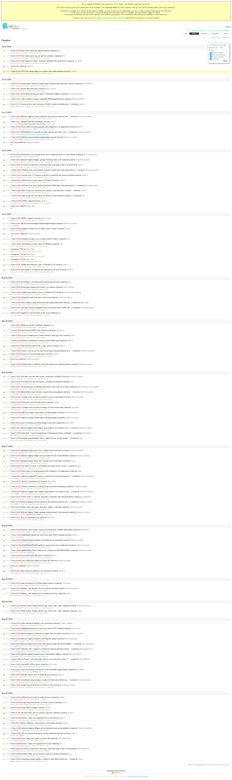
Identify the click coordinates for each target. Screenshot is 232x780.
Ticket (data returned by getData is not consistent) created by (38, 623)
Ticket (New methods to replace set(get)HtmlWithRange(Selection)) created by (45, 99)
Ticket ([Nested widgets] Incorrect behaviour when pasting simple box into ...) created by (48, 502)
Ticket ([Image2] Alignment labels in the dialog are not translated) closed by (44, 540)
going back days (216, 47)
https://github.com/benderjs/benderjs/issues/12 (28, 666)
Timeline (194, 33)
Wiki (186, 33)
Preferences (211, 30)
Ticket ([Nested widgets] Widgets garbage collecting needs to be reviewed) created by (47, 512)
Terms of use (132, 776)
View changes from (214, 45)
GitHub (115, 4)
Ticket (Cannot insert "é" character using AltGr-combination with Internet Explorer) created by (48, 497)
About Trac (203, 30)
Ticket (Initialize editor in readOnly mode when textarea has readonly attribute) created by (49, 364)
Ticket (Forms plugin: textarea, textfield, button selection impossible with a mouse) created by (48, 84)
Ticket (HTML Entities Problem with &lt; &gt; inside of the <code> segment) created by (43, 611)
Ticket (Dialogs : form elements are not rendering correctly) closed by (42, 588)
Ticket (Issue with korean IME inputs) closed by (30, 555)
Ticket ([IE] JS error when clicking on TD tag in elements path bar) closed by (41, 733)
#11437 (22, 452)
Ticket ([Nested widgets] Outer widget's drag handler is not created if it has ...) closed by (48, 428)
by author (211, 50)
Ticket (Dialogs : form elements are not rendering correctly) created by (37, 593)
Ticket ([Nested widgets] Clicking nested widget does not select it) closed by (44, 633)
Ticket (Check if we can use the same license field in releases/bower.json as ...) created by (50, 351)
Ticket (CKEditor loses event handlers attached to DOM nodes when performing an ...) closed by (51, 170)
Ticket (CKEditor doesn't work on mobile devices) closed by (34, 675)
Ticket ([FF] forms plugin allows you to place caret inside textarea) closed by (40, 71)
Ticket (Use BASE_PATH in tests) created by (31, 664)
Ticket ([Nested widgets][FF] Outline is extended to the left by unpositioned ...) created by (49, 476)
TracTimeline (199, 765)
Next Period (225, 37)
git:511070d (30, 162)
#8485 (22, 537)
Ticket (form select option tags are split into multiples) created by (35, 56)
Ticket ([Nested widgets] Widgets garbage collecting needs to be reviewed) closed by (47, 160)
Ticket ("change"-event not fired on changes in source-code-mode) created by (42, 407)
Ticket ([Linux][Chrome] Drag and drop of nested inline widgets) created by (43, 94)
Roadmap (204, 33)
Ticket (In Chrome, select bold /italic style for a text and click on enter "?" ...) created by (47, 659)
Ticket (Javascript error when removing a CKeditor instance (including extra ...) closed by (44, 104)
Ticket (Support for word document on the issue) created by (33, 313)
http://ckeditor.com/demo (29, 720)
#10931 (16, 225)
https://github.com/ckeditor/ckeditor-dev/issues (108, 18)
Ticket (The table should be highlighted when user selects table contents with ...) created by (49, 308)
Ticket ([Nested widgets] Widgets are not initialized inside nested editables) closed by (47, 456)
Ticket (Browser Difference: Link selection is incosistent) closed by (36, 723)
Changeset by (20, 249)
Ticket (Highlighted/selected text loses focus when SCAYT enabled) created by (42, 628)
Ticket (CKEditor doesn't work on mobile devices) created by (34, 697)
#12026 (22, 230)
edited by (19, 66)
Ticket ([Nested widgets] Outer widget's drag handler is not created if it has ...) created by (49, 492)
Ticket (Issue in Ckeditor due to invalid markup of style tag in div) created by (39, 335)
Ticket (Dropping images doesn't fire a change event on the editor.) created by (40, 461)
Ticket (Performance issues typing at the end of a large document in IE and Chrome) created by (51, 154)
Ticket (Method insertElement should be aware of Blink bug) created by (39, 341)
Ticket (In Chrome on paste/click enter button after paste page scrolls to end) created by (47, 749)
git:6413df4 (30, 547)
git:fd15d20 (30, 458)
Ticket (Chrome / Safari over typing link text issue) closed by (35, 718)
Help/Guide (195, 30)
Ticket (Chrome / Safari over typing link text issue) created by (33, 744)
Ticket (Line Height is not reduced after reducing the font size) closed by (39, 270)
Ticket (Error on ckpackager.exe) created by (29, 517)
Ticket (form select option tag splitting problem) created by (32, 51)
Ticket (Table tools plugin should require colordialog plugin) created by (42, 418)
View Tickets (215, 33)
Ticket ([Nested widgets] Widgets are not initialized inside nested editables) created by (48, 728)
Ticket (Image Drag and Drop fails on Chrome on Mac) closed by (40, 685)
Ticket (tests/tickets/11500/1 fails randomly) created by (34, 330)
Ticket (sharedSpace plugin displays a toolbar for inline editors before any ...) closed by (48, 680)
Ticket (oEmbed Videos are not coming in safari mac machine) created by (38, 754)
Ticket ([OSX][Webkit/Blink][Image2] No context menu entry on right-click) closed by (47, 545)
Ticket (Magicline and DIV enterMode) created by (29, 325)
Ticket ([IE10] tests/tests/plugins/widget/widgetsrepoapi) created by (41, 223)
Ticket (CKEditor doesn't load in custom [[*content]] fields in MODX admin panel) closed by (47, 530)
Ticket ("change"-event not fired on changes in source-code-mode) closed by (44, 397)
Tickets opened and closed (219, 54)
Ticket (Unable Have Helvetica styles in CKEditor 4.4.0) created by (43, 292)
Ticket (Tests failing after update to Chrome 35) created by (38, 738)
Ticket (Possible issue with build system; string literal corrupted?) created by (39, 382)
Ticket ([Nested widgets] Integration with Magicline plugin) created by (41, 639)
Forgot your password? (223, 30)
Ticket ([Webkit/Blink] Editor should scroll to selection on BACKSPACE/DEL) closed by (48, 550)
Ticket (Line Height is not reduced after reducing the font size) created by (38, 282)
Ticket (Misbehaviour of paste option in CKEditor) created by (34, 244)
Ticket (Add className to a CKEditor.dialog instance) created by (38, 583)
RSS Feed (117, 772)
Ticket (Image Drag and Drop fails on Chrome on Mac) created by (36, 702)
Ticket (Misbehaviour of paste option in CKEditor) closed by (35, 180)
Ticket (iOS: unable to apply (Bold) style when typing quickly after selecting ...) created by (47, 303)
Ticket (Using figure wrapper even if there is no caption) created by (39, 287)
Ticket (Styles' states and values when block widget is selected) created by (44, 507)
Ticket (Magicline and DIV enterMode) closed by (30, 122)
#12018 (20, 139)
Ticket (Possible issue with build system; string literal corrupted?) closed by (44, 376)
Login (188, 30)
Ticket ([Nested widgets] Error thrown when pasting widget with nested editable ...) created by (49, 644)
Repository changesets (218, 57)
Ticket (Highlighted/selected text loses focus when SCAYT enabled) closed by (41, 535)
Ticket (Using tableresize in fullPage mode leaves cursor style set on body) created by (52, 387)
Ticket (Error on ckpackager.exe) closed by (30, 481)
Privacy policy (143, 776)
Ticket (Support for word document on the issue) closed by (38, 297)
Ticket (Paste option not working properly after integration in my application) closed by (44, 127)
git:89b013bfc (50, 162)
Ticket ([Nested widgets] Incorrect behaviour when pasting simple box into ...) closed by (48, 116)
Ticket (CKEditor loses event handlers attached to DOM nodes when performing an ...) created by (51, 185)
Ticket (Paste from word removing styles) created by (32, 402)
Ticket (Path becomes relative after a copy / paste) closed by (35, 346)
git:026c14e (30, 542)
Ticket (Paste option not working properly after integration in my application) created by (43, 471)
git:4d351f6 (31, 552)
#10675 (27, 272)
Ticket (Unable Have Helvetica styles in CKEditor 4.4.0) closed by (37, 265)
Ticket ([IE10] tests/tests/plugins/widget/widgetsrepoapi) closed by (41, 137)
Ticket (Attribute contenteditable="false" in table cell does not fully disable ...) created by (43, 438)
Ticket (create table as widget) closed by (28, 708)
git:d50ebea (30, 430)
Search (226, 33)
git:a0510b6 (18, 394)
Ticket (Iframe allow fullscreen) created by (30, 89)
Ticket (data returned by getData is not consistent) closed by (35, 571)
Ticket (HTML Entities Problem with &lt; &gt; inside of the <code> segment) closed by (48, 606)
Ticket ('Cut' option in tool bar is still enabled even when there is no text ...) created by (43, 466)
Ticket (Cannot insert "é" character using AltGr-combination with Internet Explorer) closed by (46, 175)
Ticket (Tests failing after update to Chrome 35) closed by (38, 561)
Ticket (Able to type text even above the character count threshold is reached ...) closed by (46, 190)
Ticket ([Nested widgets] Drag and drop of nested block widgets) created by (43, 654)
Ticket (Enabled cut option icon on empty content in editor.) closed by (38, 229)
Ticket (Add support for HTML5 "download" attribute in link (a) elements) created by (43, 61)
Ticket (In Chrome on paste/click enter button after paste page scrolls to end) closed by (44, 165)
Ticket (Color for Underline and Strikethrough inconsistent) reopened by (39, 423)
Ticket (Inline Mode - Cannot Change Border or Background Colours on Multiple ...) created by (48, 433)
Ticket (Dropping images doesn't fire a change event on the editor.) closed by (44, 450)
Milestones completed (217, 52)
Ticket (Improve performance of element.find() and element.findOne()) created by (46, 486)
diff (11, 68)
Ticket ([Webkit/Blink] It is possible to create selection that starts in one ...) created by (48, 132)
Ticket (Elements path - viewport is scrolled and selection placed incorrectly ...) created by (48, 649)
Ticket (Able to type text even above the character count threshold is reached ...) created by (45, 196)
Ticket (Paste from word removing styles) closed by (31, 354)
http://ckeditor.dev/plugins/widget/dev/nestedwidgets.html (33, 134)
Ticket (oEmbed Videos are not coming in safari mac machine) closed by (39, 713)
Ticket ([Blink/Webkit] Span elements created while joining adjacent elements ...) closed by (49, 392)
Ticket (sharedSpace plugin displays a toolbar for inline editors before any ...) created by (44, 759)
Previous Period (215, 37)
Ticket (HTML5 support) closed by (26, 201)
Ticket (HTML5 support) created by (28, 218)
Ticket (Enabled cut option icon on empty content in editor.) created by (37, 239)
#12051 (35, 129)
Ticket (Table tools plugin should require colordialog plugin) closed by (41, 412)
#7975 (22, 735)
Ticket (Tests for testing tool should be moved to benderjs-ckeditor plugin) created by (44, 669)
